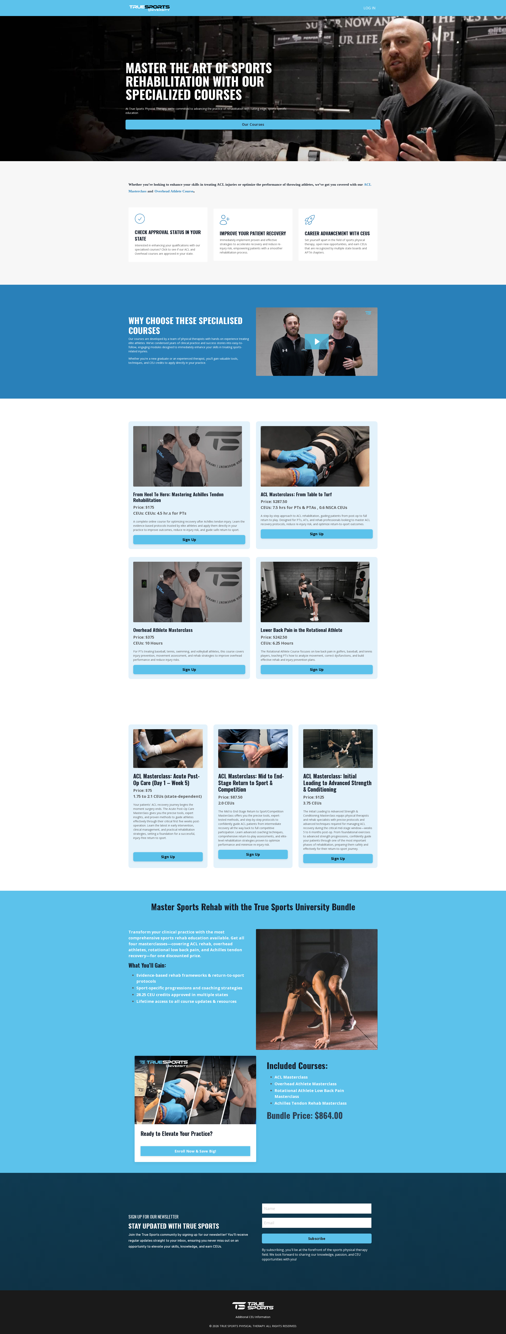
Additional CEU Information (253, 1317)
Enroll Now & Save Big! (195, 1151)
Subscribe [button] (316, 1238)
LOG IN (369, 8)
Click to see (168, 249)
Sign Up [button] (189, 539)
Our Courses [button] (253, 124)
